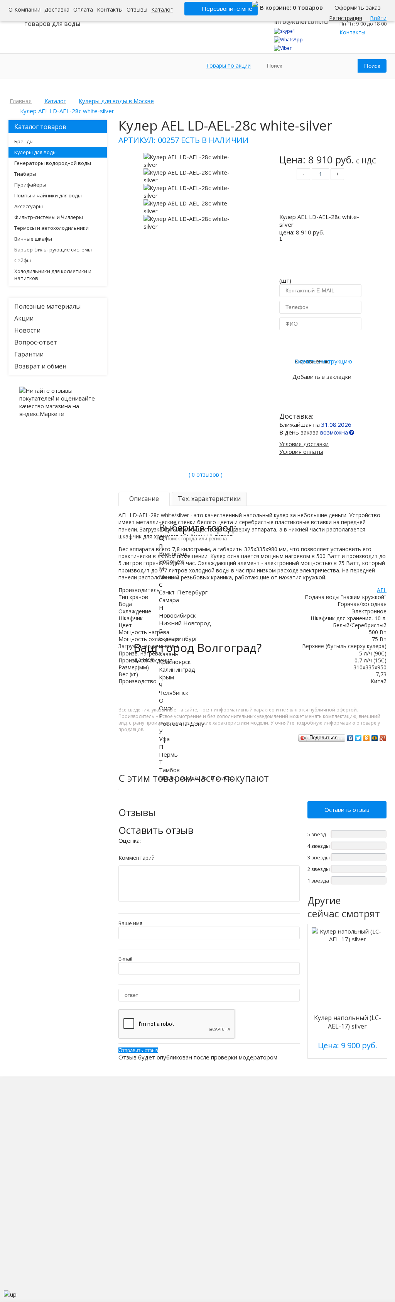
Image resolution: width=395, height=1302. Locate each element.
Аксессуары (28, 206)
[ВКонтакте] (350, 738)
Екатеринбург (178, 638)
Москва (169, 577)
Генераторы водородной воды (52, 163)
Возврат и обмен (40, 366)
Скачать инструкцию (323, 361)
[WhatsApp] (288, 39)
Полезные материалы (47, 306)
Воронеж (171, 561)
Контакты (110, 9)
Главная (21, 101)
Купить (320, 198)
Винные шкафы (33, 238)
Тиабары (25, 173)
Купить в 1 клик (320, 342)
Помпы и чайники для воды (48, 195)
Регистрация (345, 18)
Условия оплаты (301, 451)
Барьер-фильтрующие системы (53, 249)
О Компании (24, 9)
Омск (166, 708)
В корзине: (276, 7)
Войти (378, 18)
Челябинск (173, 692)
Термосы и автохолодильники (51, 227)
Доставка (56, 9)
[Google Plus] (383, 738)
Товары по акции (228, 65)
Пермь (168, 754)
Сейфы (22, 260)
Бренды (24, 141)
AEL (382, 590)
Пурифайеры (30, 184)
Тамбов (169, 770)
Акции (24, 318)
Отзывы (137, 9)
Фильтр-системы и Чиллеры (48, 217)
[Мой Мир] (375, 738)
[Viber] (283, 48)
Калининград (177, 669)
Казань (169, 654)
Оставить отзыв (347, 809)
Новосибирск (177, 615)
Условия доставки (304, 444)
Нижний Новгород (185, 623)
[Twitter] (358, 738)
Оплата (83, 9)
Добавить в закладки (321, 376)
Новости (27, 330)
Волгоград (173, 553)
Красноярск (175, 661)
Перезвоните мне (227, 8)
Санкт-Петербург (183, 592)
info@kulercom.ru (301, 21)
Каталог (162, 9)
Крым (166, 677)
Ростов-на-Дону (181, 723)
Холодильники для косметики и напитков (52, 275)
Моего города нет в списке (196, 777)
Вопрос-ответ (35, 342)
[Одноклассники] (367, 738)
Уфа (164, 739)
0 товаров (308, 7)
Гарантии (29, 354)
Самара (169, 600)
